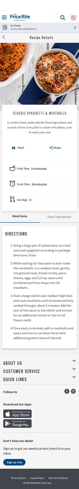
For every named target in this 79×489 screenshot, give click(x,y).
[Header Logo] (19, 17)
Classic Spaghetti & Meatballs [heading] (39, 113)
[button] (62, 18)
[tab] (20, 217)
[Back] (4, 37)
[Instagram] (73, 392)
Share (57, 147)
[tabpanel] (39, 287)
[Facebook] (66, 392)
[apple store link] (17, 417)
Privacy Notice (18, 477)
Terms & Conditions (58, 477)
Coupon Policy (37, 477)
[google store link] (17, 427)
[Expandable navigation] (4, 17)
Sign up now (14, 462)
